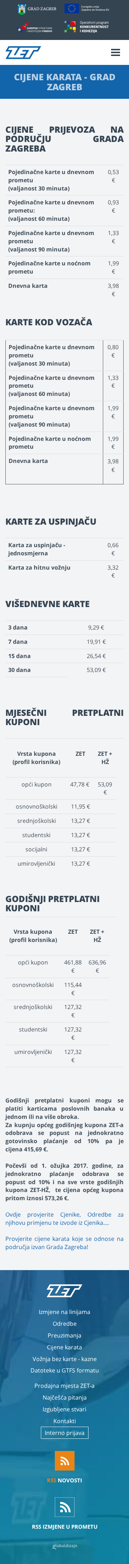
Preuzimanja (64, 1335)
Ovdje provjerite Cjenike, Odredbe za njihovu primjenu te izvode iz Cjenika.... (64, 1219)
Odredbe (65, 1324)
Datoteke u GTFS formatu (64, 1370)
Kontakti (64, 1421)
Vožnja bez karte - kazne (65, 1359)
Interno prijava (65, 1433)
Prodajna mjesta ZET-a (64, 1386)
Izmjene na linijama (64, 1312)
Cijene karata (64, 1347)
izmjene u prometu (64, 1526)
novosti (64, 1480)
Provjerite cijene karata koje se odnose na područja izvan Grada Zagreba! (64, 1243)
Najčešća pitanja (65, 1397)
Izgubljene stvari (64, 1409)
